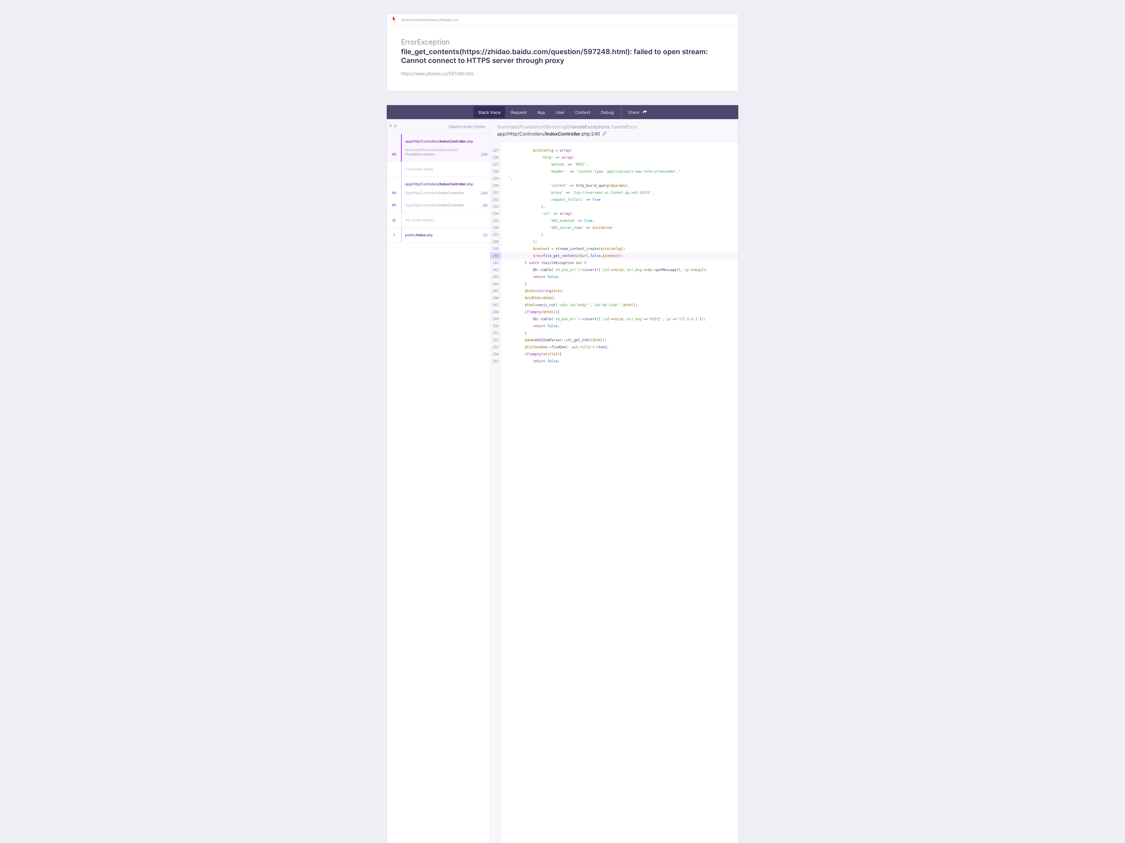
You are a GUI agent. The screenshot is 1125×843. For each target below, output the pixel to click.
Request (519, 112)
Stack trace (489, 112)
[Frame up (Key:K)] (390, 126)
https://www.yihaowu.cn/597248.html (437, 73)
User (560, 112)
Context (582, 112)
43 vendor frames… (421, 220)
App (541, 112)
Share (634, 112)
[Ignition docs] (396, 20)
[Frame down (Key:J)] (395, 126)
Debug (607, 112)
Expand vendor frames (467, 126)
